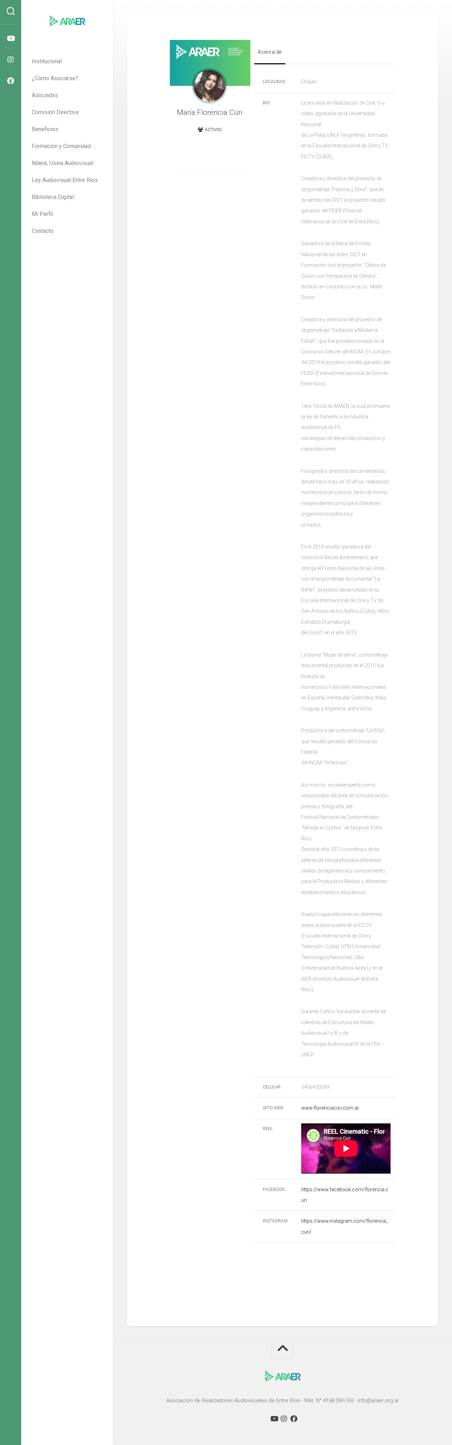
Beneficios (45, 129)
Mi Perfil (42, 214)
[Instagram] (10, 59)
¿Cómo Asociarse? (55, 78)
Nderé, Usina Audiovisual (62, 163)
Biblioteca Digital (53, 197)
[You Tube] (10, 38)
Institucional (47, 61)
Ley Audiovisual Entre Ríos (65, 180)
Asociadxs (45, 95)
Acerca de (270, 52)
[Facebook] (10, 80)
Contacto (43, 231)
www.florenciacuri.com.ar (330, 1108)
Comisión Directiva (55, 112)
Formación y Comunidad (61, 146)
